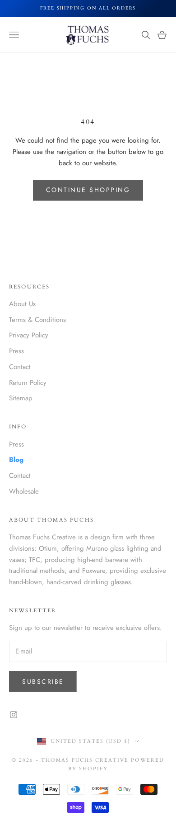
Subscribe (43, 681)
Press (16, 351)
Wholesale (24, 491)
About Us (22, 304)
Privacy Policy (28, 335)
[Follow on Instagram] (13, 714)
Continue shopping (88, 189)
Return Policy (27, 383)
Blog (16, 460)
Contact (20, 367)
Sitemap (20, 398)
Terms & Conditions (37, 320)
